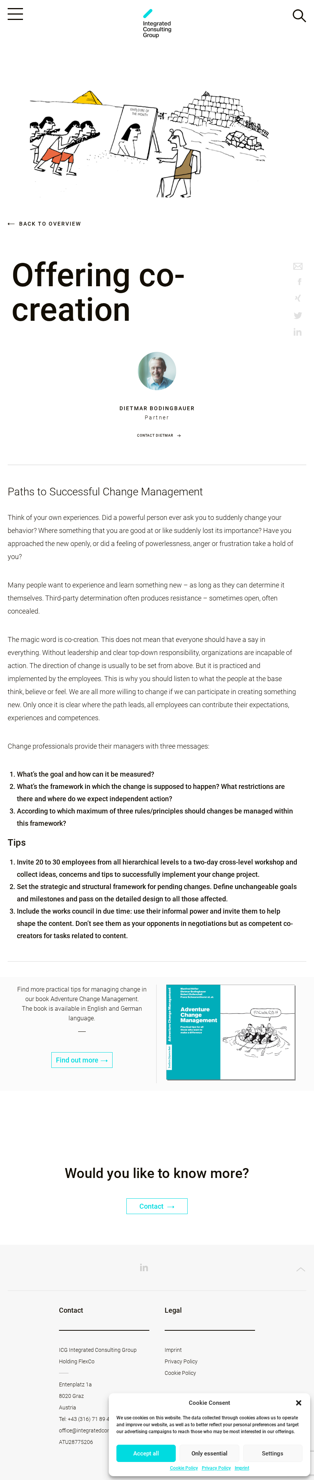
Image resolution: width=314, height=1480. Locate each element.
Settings (272, 1453)
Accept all (146, 1453)
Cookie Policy (184, 1468)
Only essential (209, 1453)
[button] (299, 1403)
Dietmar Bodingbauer (157, 408)
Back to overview (49, 223)
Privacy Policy (216, 1468)
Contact (152, 1206)
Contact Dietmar (155, 435)
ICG (157, 23)
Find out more (77, 1060)
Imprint (242, 1468)
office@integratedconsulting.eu (96, 1430)
